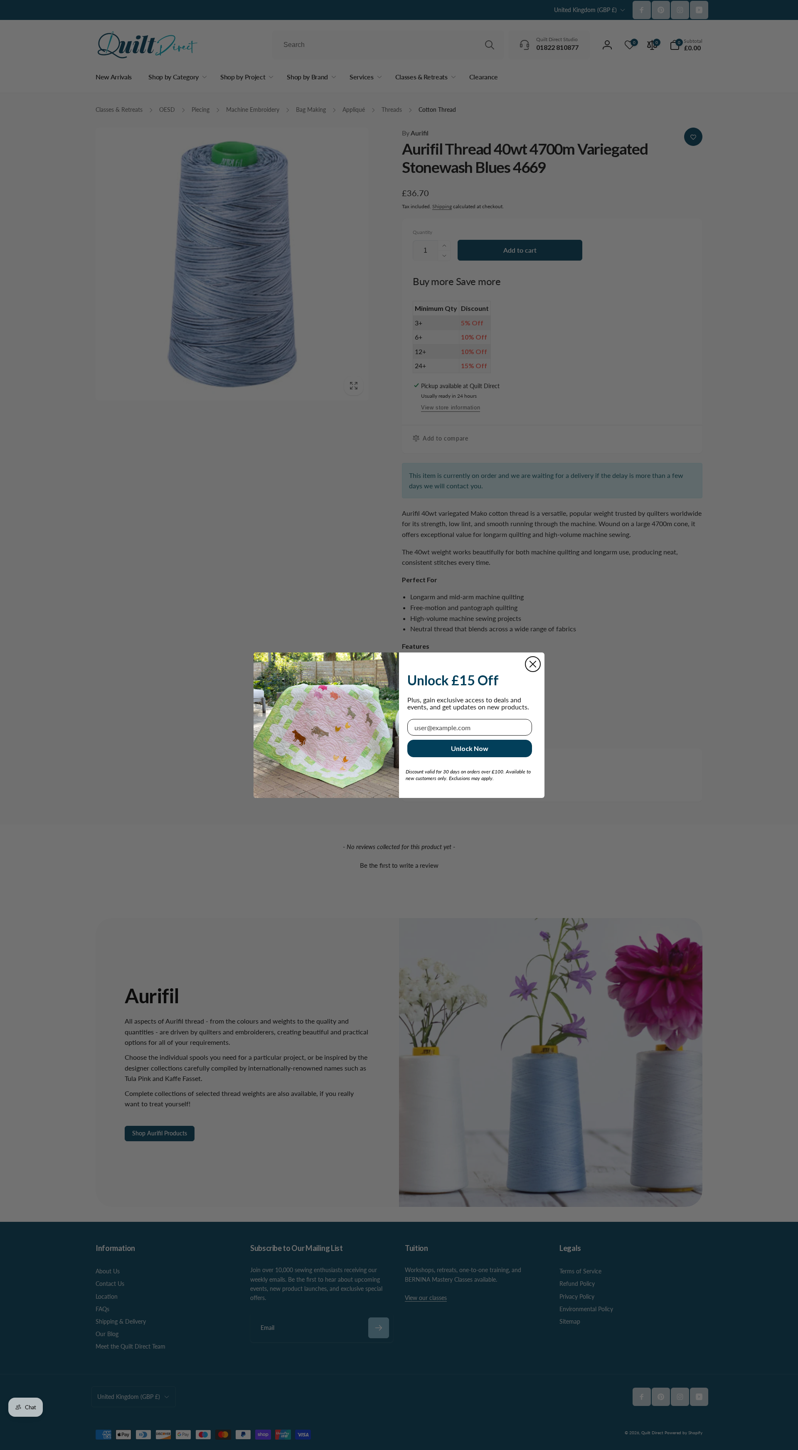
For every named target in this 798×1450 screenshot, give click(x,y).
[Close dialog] (532, 664)
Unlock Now (469, 748)
